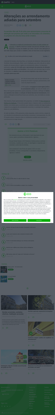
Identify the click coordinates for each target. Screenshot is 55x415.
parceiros (15, 199)
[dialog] (27, 207)
